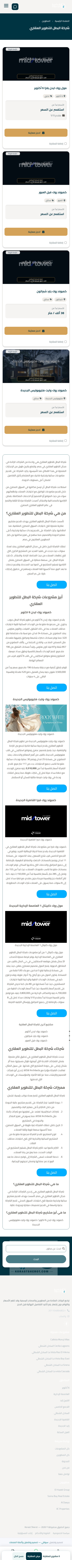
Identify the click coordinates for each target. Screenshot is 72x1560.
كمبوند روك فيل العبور (53, 192)
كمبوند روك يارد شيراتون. (36, 1036)
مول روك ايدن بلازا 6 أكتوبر (50, 88)
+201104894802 (57, 1310)
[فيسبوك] (66, 1324)
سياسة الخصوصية (61, 1533)
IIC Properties (62, 1509)
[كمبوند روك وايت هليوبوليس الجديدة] (36, 366)
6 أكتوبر (59, 96)
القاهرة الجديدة (61, 1419)
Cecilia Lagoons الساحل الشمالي (53, 1346)
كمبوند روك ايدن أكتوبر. (36, 1031)
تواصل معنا (63, 1474)
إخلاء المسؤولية (25, 1533)
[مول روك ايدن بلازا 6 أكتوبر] (36, 64)
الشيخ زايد (64, 1400)
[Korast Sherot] (58, 6)
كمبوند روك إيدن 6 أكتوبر (47, 619)
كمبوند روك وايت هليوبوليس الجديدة (44, 390)
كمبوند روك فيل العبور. (36, 1040)
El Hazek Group (62, 1490)
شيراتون (59, 299)
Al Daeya (65, 1502)
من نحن (65, 1467)
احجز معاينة (34, 132)
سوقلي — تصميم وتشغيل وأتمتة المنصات (28, 1542)
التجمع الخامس (62, 1407)
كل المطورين (62, 1455)
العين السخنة (63, 1432)
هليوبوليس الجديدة (54, 398)
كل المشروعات (62, 1448)
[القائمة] (6, 7)
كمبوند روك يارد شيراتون (52, 291)
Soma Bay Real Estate (58, 1496)
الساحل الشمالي (61, 1413)
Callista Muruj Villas (59, 1339)
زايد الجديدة (63, 1426)
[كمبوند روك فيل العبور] (36, 168)
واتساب (62, 1316)
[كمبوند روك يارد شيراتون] (36, 267)
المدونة (65, 1461)
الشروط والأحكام (42, 1533)
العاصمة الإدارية (61, 1394)
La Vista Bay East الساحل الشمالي (52, 1358)
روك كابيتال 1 (51, 952)
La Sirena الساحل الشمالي (56, 1365)
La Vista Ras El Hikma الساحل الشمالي (50, 1352)
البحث (36, 1259)
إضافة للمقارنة (56, 143)
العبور (60, 200)
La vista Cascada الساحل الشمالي (53, 1371)
